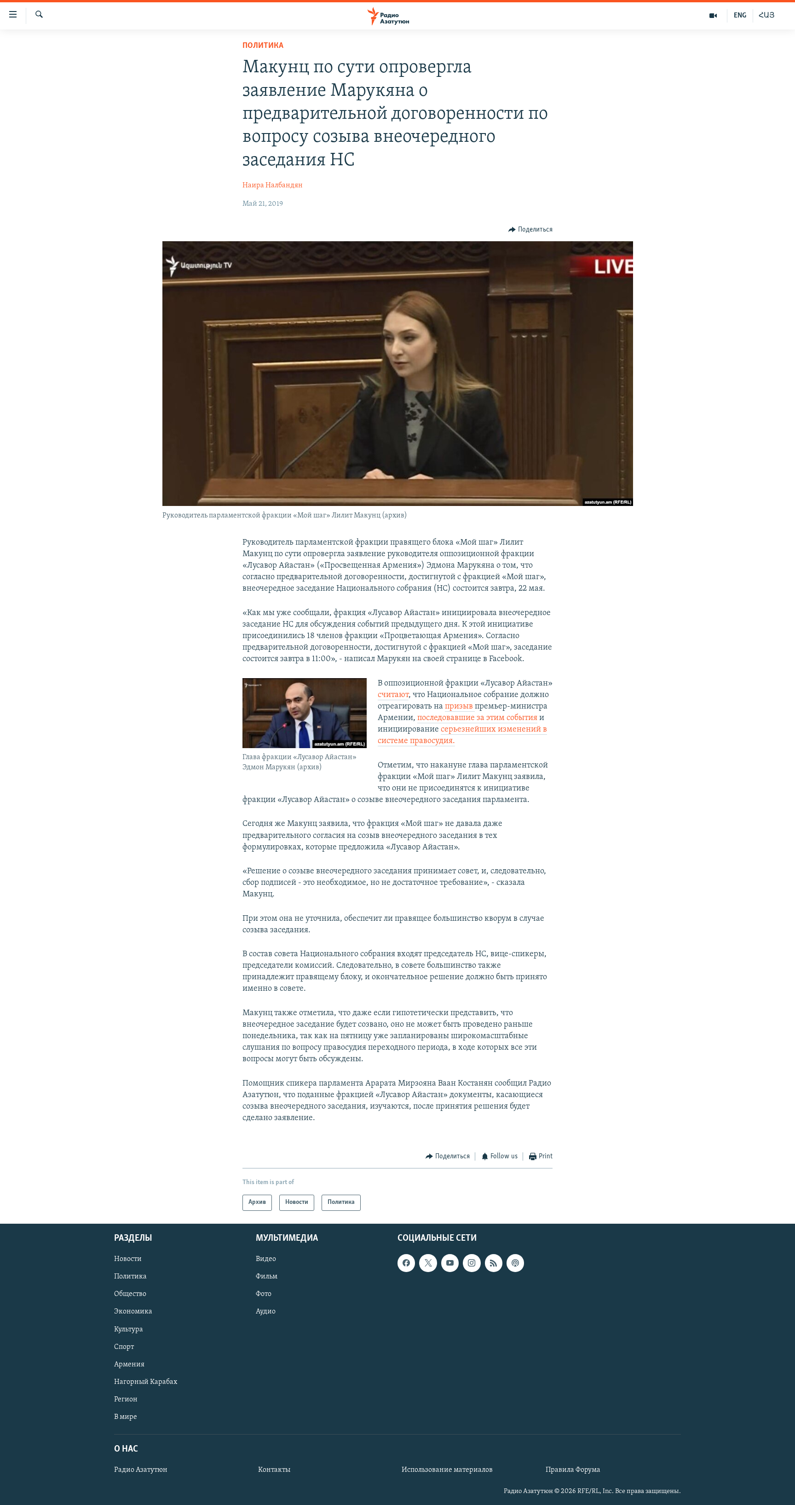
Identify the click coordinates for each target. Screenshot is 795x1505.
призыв (460, 707)
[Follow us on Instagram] (471, 1263)
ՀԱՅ (767, 15)
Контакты (274, 1470)
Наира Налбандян (272, 185)
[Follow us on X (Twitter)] (428, 1263)
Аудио (266, 1311)
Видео (266, 1259)
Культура (128, 1329)
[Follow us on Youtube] (450, 1263)
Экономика (133, 1311)
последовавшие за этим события (477, 718)
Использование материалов (447, 1470)
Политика (262, 46)
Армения (129, 1364)
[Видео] (713, 15)
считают (393, 695)
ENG (740, 15)
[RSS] (493, 1263)
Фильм (266, 1276)
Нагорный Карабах (145, 1382)
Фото (263, 1294)
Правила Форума (573, 1470)
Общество (130, 1294)
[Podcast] (515, 1263)
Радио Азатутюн (140, 1470)
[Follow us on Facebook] (406, 1263)
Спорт (124, 1346)
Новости (128, 1259)
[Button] (530, 230)
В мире (125, 1417)
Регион (126, 1399)
